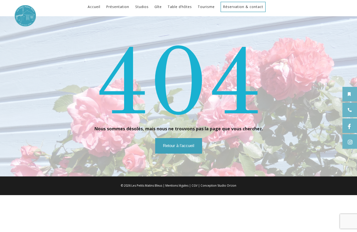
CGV (194, 185)
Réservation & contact (243, 6)
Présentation (117, 6)
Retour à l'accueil (178, 145)
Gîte (158, 6)
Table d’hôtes (180, 6)
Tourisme (206, 6)
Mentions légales (176, 185)
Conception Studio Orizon (218, 185)
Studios (142, 6)
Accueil (94, 6)
